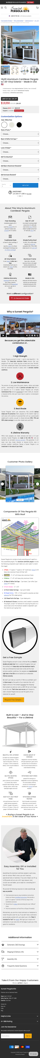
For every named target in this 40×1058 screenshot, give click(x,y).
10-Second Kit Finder (21, 298)
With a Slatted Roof (18, 20)
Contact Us (3, 1004)
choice (8, 261)
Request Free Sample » (13, 699)
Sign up (28, 1036)
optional (30, 786)
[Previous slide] (2, 483)
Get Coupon (30, 2)
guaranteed (6, 280)
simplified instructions (21, 897)
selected (6, 595)
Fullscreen (19, 500)
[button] (5, 70)
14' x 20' (37, 20)
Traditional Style (29, 20)
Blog (2, 1010)
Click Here (8, 1000)
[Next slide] (37, 483)
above (17, 919)
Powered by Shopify (20, 1054)
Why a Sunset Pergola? (20, 311)
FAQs (2, 1008)
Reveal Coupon (19, 111)
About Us (3, 1006)
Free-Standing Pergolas (6, 20)
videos (15, 904)
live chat (29, 194)
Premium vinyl (4, 992)
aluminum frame (13, 992)
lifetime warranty (20, 440)
